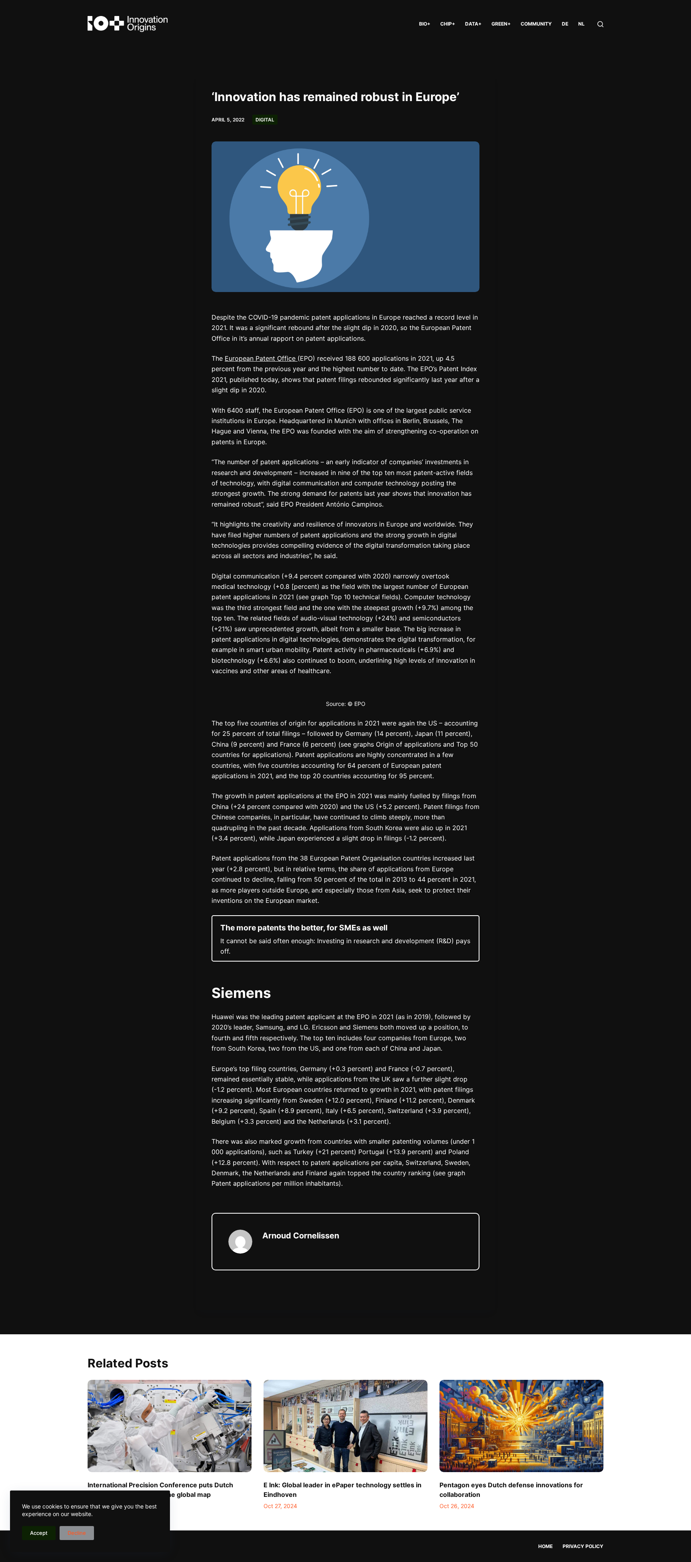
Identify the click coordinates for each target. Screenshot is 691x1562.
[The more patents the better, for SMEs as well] (345, 938)
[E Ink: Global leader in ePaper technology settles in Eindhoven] (345, 1426)
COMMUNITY (536, 24)
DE (565, 24)
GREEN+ (501, 24)
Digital (265, 120)
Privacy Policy (583, 1546)
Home (545, 1546)
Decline (77, 1533)
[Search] (600, 24)
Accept (39, 1533)
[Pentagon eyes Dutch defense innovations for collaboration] (521, 1426)
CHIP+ (447, 24)
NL (581, 24)
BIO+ (424, 24)
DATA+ (473, 24)
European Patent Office (261, 358)
